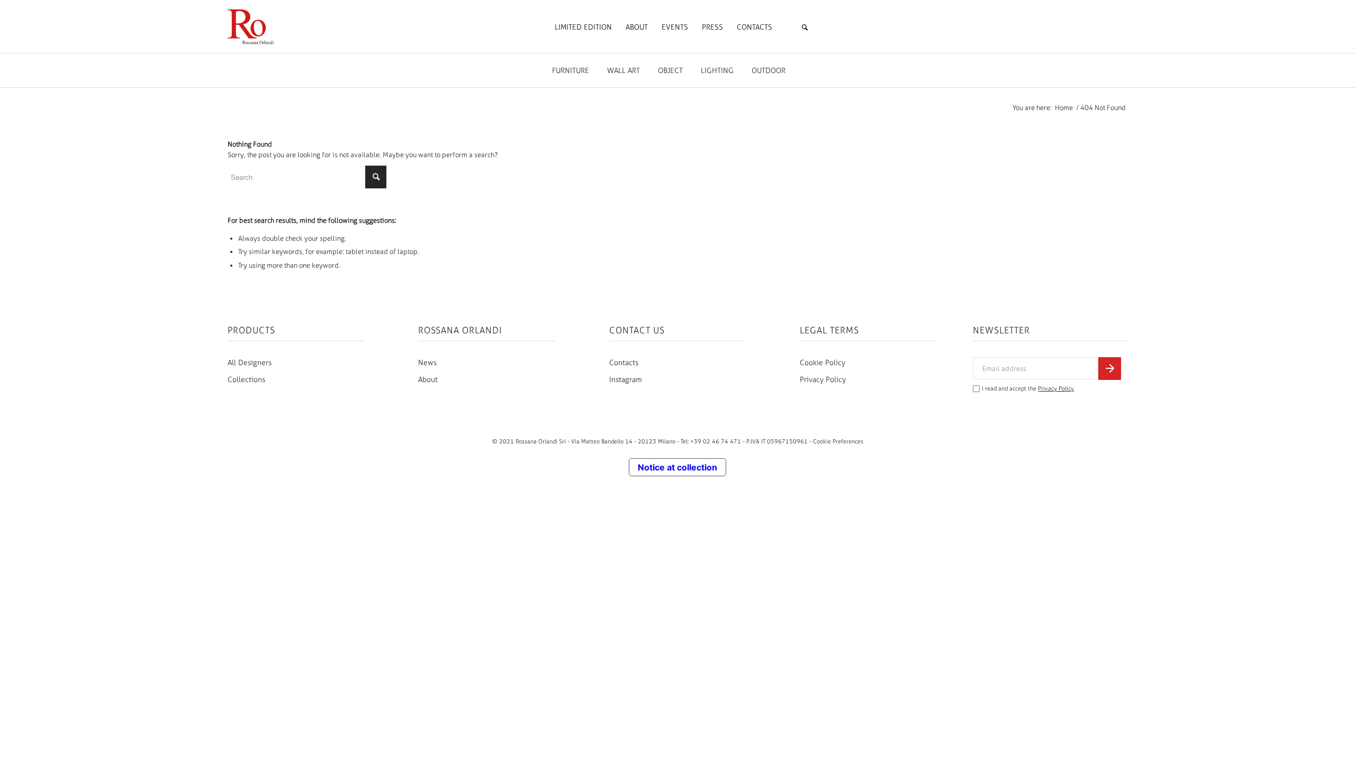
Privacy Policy (823, 379)
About (428, 379)
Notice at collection (677, 467)
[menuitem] (583, 27)
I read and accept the (1028, 389)
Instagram (625, 379)
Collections (246, 379)
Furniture (570, 70)
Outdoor (768, 70)
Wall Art (623, 70)
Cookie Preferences (838, 441)
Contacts (623, 362)
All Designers (250, 362)
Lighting (717, 70)
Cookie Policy (822, 362)
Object (670, 70)
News (427, 362)
